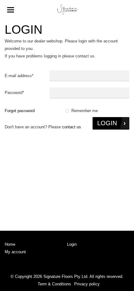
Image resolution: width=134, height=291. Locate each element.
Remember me (84, 110)
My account (15, 251)
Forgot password (20, 110)
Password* (14, 92)
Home (10, 244)
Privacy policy (87, 284)
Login (72, 244)
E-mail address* (19, 75)
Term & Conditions (54, 284)
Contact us (71, 127)
